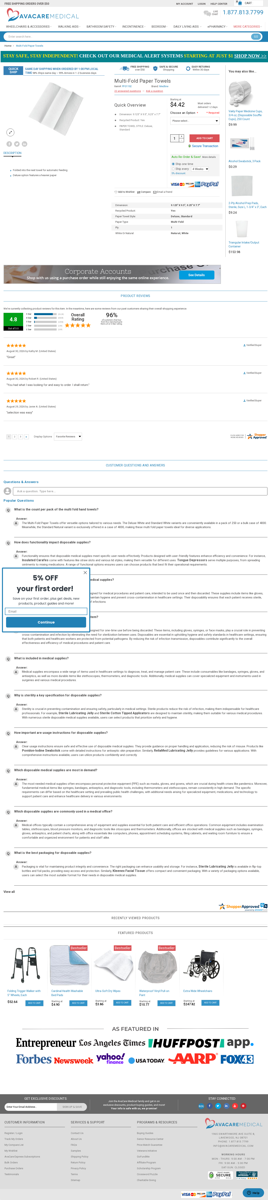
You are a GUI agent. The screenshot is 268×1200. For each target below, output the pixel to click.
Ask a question (154, 91)
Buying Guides (145, 1133)
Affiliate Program (146, 1162)
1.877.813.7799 (243, 12)
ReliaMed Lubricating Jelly (173, 750)
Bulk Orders (11, 1162)
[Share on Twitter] (17, 144)
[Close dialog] (85, 572)
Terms (74, 1174)
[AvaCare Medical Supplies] (42, 14)
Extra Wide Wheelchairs (197, 991)
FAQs (74, 1144)
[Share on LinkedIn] (24, 144)
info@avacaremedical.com (233, 1145)
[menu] (134, 26)
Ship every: (182, 169)
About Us (76, 1139)
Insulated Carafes (35, 560)
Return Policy (78, 1162)
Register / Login (14, 1133)
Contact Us (77, 1133)
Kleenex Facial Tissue (129, 871)
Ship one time (184, 164)
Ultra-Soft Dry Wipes (107, 991)
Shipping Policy (79, 1156)
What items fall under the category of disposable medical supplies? (64, 580)
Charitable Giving (146, 1180)
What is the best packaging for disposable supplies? (52, 853)
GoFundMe (143, 1156)
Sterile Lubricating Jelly (76, 713)
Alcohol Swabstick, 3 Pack (245, 161)
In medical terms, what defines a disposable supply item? (56, 617)
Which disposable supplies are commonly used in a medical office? (63, 811)
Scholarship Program (149, 1168)
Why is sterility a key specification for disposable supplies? (58, 695)
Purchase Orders (14, 1168)
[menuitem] (29, 26)
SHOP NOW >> (250, 55)
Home (8, 45)
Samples (76, 1150)
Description (12, 153)
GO (256, 36)
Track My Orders (14, 1139)
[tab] (15, 153)
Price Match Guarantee (149, 1144)
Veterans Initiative (147, 1150)
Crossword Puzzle (147, 1174)
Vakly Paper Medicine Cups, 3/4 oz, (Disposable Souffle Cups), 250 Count (246, 115)
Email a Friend (164, 192)
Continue (46, 622)
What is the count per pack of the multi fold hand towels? (56, 509)
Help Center (219, 3)
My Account (184, 3)
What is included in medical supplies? (41, 658)
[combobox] (133, 36)
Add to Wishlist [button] (126, 192)
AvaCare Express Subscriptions (22, 1156)
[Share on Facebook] (9, 144)
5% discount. (178, 173)
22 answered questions (127, 91)
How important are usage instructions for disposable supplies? (61, 733)
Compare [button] (145, 192)
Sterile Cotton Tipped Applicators (125, 713)
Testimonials (12, 1174)
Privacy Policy (78, 1168)
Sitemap (75, 1180)
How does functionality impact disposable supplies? (52, 542)
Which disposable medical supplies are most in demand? (55, 770)
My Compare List (14, 1144)
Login (202, 3)
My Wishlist (11, 1150)
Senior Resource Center (150, 1139)
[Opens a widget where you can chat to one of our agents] (253, 1193)
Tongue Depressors (192, 560)
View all (9, 892)
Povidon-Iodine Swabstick (41, 750)
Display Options (43, 436)
